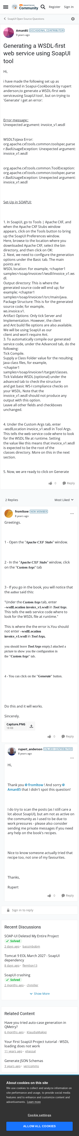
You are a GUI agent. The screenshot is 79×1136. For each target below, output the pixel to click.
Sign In (69, 7)
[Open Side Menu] (5, 7)
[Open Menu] (73, 19)
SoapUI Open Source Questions (26, 19)
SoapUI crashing (17, 975)
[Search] (43, 6)
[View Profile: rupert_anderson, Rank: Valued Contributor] (12, 751)
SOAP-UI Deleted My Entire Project (31, 936)
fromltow (22, 511)
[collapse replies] (39, 508)
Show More (42, 994)
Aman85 (22, 30)
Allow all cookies (39, 1126)
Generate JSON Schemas (23, 1061)
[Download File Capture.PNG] (31, 726)
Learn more (34, 1102)
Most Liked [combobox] (64, 500)
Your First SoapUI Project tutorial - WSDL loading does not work (36, 1044)
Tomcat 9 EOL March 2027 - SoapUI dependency (32, 958)
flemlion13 (30, 965)
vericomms (31, 1066)
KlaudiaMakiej (37, 1032)
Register (54, 7)
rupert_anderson (30, 749)
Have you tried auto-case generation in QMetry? (35, 1024)
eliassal (30, 1051)
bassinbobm (31, 946)
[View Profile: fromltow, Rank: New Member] (8, 513)
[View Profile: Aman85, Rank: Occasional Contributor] (8, 32)
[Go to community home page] (24, 7)
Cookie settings (39, 1115)
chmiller (32, 985)
